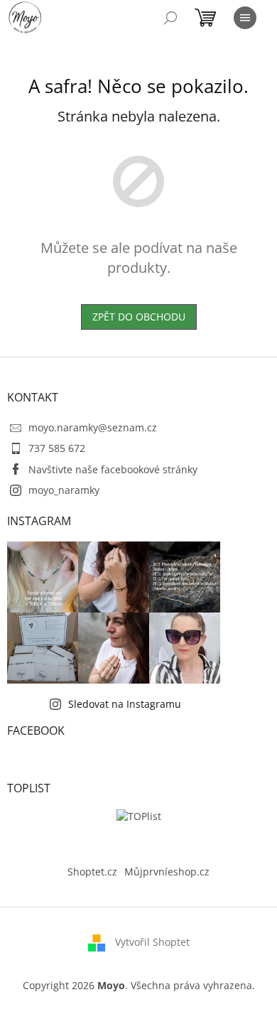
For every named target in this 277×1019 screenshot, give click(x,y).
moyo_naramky (63, 490)
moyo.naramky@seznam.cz (92, 427)
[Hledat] (170, 18)
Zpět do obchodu (138, 316)
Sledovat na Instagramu (124, 704)
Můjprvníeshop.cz (167, 871)
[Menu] (245, 18)
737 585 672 (56, 448)
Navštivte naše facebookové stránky (112, 469)
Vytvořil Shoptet (152, 941)
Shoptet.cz (92, 871)
